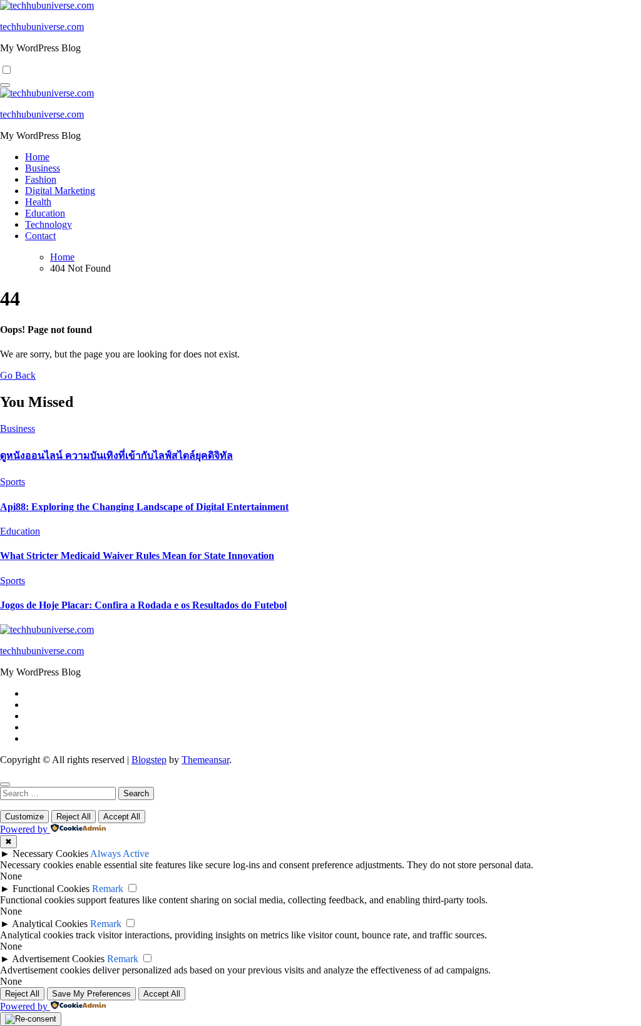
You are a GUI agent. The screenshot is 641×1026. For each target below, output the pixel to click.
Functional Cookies (51, 888)
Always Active (119, 853)
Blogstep (149, 759)
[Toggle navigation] (5, 85)
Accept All (121, 816)
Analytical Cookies (50, 923)
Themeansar (205, 759)
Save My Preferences (91, 993)
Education (45, 213)
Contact (40, 235)
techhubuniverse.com (42, 26)
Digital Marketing (60, 190)
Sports (12, 481)
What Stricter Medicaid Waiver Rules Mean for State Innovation (137, 555)
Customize (24, 816)
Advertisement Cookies (58, 958)
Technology (48, 224)
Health (38, 202)
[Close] (5, 784)
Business (42, 168)
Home (37, 156)
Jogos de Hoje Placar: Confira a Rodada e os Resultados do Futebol (143, 605)
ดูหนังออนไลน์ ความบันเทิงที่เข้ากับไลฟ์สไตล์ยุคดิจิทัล (116, 455)
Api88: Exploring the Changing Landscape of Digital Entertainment (144, 506)
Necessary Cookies (50, 853)
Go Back (18, 375)
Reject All (73, 816)
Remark (107, 888)
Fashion (40, 179)
